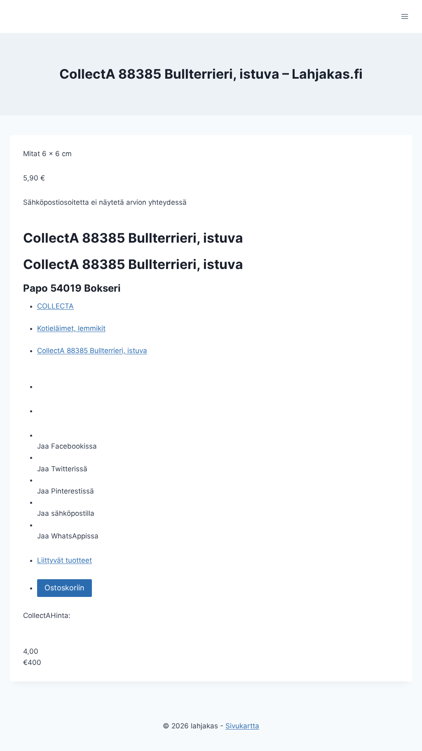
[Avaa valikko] (404, 16)
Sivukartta (242, 726)
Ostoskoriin (64, 587)
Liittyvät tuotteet (64, 560)
